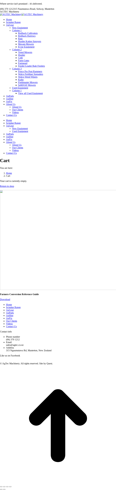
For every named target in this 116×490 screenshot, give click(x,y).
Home (9, 304)
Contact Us (11, 326)
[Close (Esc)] (1, 486)
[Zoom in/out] (10, 486)
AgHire (9, 315)
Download (5, 299)
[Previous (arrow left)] (1, 489)
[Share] (4, 486)
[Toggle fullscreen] (7, 486)
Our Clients (11, 321)
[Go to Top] (58, 483)
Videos (9, 323)
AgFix (9, 318)
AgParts (10, 312)
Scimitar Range (13, 307)
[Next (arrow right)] (4, 489)
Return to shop (7, 186)
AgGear (10, 310)
